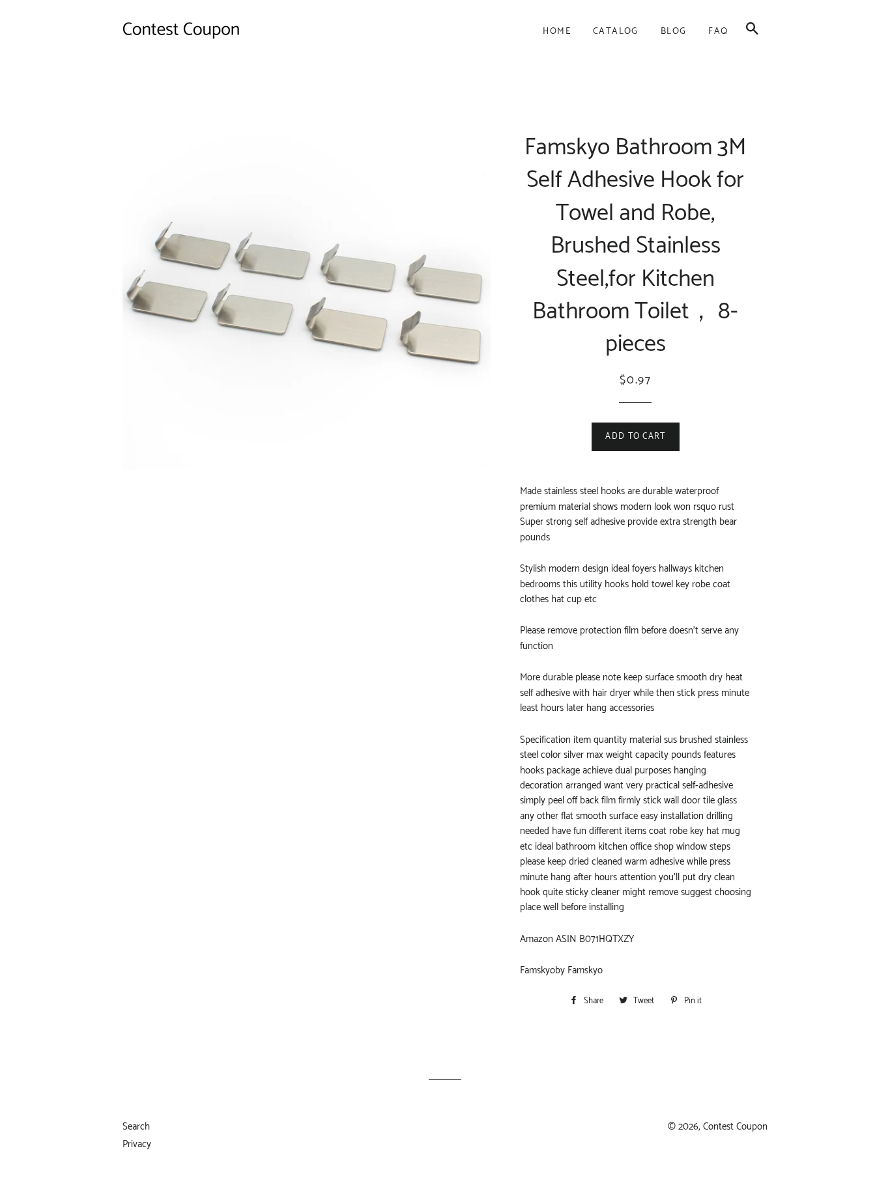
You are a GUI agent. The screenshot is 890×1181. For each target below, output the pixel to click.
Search (136, 1126)
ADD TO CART (635, 436)
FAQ (718, 31)
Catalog (616, 31)
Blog (674, 31)
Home (557, 31)
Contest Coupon (735, 1126)
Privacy (136, 1144)
